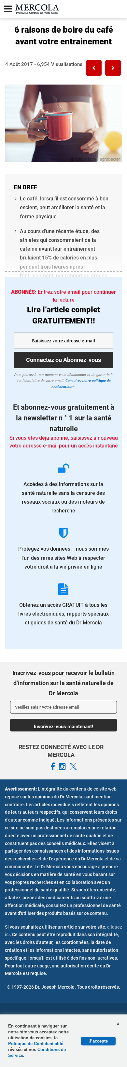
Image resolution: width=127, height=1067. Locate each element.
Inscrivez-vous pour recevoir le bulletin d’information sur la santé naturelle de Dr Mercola (63, 682)
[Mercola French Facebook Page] (52, 767)
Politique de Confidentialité (35, 1043)
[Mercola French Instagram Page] (62, 767)
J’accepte (98, 1041)
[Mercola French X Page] (73, 767)
